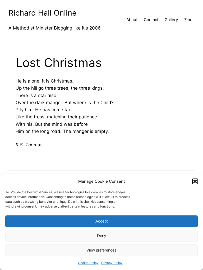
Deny (101, 235)
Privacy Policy (112, 263)
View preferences (101, 250)
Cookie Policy (88, 263)
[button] (195, 181)
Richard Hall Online (42, 12)
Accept (101, 221)
